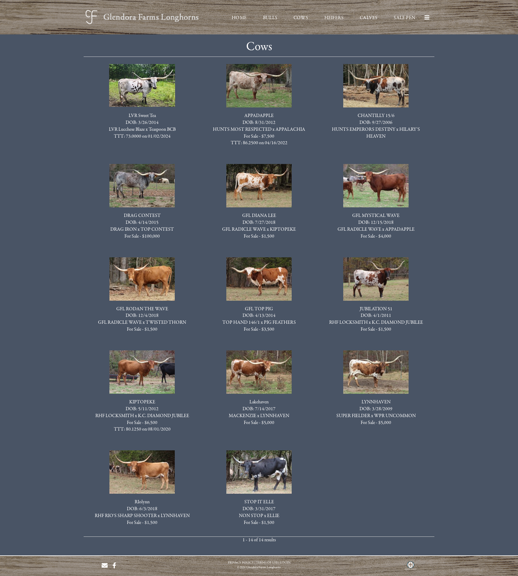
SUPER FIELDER (353, 416)
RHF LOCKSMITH (348, 322)
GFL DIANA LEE (259, 215)
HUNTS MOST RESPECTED (242, 129)
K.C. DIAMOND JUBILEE (397, 322)
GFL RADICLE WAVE (244, 229)
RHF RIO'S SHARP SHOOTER (126, 516)
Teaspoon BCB (162, 129)
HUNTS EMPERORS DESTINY (363, 129)
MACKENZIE (242, 416)
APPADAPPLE (259, 116)
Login (285, 562)
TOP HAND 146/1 (241, 322)
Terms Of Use (267, 562)
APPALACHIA (290, 129)
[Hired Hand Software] (410, 568)
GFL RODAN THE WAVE (142, 309)
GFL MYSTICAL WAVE (376, 215)
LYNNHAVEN (274, 416)
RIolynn (142, 502)
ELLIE (273, 516)
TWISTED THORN (166, 322)
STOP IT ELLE (259, 502)
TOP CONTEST (157, 229)
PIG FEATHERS (280, 322)
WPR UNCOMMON (395, 416)
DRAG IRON (123, 229)
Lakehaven (259, 402)
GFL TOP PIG (259, 309)
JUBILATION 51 (376, 309)
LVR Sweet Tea (142, 116)
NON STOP (251, 516)
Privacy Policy (241, 562)
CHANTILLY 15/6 (376, 116)
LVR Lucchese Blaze (127, 129)
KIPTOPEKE (283, 229)
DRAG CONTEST (142, 215)
